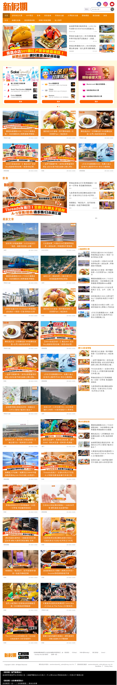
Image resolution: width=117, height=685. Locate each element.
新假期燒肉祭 (29, 20)
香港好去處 (59, 15)
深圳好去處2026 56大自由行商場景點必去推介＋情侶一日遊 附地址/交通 (102, 255)
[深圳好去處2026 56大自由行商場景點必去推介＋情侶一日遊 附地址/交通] (84, 254)
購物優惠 (85, 15)
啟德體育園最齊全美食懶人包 (14, 675)
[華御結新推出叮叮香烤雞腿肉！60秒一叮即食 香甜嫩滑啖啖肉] (84, 379)
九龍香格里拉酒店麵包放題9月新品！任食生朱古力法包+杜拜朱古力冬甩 (102, 388)
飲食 (38, 15)
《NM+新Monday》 (84, 652)
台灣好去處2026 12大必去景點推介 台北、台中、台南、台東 (102, 289)
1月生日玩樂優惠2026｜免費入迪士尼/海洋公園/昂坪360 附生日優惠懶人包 (102, 315)
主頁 (6, 15)
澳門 (43, 446)
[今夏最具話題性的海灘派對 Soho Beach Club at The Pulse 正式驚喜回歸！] (84, 453)
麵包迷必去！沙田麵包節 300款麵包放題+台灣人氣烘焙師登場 (102, 436)
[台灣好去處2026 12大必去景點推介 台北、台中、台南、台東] (84, 289)
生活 (6, 20)
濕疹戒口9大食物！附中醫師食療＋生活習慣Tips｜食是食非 (102, 272)
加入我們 (58, 20)
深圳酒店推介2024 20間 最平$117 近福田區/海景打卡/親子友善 (102, 298)
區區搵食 (47, 15)
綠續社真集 (16, 20)
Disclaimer (98, 666)
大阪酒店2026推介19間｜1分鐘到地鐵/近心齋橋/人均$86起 (102, 306)
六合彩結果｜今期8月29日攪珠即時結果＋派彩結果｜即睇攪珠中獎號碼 (102, 263)
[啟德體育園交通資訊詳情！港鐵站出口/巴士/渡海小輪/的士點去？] (84, 444)
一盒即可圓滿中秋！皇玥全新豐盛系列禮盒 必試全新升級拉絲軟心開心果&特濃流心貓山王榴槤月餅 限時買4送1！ (102, 362)
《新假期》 (67, 652)
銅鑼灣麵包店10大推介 (36, 675)
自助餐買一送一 (9, 683)
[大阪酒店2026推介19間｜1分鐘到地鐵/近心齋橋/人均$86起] (84, 307)
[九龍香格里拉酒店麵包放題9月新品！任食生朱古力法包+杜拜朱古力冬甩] (84, 388)
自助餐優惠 (22, 683)
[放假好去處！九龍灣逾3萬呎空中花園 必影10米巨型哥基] (84, 462)
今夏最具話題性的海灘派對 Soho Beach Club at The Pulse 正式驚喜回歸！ (102, 453)
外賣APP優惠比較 (77, 675)
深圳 (5, 250)
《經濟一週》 (54, 654)
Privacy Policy (109, 666)
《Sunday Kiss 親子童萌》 (41, 654)
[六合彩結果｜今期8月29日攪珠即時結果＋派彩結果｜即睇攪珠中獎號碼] (84, 263)
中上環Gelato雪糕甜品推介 (57, 675)
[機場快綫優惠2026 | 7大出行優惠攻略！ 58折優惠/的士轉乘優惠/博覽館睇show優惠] (84, 281)
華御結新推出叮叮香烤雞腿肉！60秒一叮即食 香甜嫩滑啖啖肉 (102, 380)
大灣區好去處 (73, 15)
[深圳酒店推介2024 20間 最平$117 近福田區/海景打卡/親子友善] (84, 298)
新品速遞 (96, 15)
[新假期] (30, 6)
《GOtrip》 (74, 652)
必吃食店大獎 (17, 15)
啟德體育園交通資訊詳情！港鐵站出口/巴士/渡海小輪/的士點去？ (102, 445)
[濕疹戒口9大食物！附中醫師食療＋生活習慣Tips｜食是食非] (84, 272)
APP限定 (29, 15)
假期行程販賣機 (45, 20)
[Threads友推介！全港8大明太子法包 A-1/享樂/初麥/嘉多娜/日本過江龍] (84, 371)
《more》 (103, 652)
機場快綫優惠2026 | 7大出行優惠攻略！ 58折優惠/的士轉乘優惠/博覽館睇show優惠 (102, 281)
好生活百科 (45, 250)
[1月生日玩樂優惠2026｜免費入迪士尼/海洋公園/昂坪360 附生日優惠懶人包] (84, 315)
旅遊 (105, 15)
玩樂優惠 (71, 51)
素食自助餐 (33, 683)
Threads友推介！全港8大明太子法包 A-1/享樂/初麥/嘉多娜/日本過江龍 (102, 371)
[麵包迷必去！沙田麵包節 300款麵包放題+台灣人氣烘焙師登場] (84, 436)
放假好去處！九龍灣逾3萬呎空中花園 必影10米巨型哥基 (102, 461)
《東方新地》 (95, 652)
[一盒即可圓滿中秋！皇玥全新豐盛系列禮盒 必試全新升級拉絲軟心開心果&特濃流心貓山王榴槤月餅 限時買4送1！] (84, 362)
